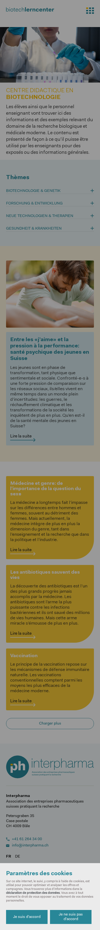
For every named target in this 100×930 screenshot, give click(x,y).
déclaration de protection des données (33, 893)
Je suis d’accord (27, 917)
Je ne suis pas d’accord (71, 917)
